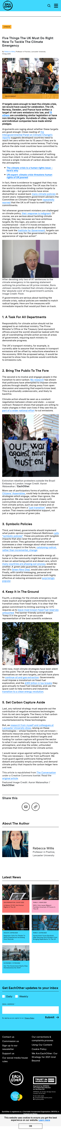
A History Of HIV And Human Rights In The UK (14, 906)
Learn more (44, 1120)
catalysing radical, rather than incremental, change (29, 549)
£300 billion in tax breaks (38, 683)
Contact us (8, 1036)
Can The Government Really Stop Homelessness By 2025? (16, 967)
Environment (10, 96)
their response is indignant (36, 213)
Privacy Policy (29, 1018)
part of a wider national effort (18, 410)
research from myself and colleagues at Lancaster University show (28, 726)
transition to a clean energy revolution (22, 691)
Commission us (10, 1041)
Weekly (23, 996)
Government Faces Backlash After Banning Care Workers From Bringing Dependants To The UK (45, 937)
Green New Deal (21, 569)
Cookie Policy (39, 1049)
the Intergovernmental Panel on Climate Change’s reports (27, 135)
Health (6, 933)
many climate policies (44, 194)
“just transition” (36, 507)
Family (35, 902)
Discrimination (9, 902)
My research (37, 379)
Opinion (7, 27)
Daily (9, 996)
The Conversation (46, 772)
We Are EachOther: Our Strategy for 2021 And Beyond (44, 1057)
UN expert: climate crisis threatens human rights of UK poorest (29, 176)
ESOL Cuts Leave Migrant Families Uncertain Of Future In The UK (44, 907)
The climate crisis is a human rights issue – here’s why (30, 169)
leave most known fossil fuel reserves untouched (30, 611)
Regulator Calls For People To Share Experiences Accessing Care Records (14, 937)
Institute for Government (31, 230)
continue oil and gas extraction (22, 677)
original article (10, 778)
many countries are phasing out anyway (23, 563)
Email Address (8, 1004)
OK (30, 1126)
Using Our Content (42, 1044)
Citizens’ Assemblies (13, 493)
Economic (7, 963)
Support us (8, 1053)
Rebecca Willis (9, 51)
